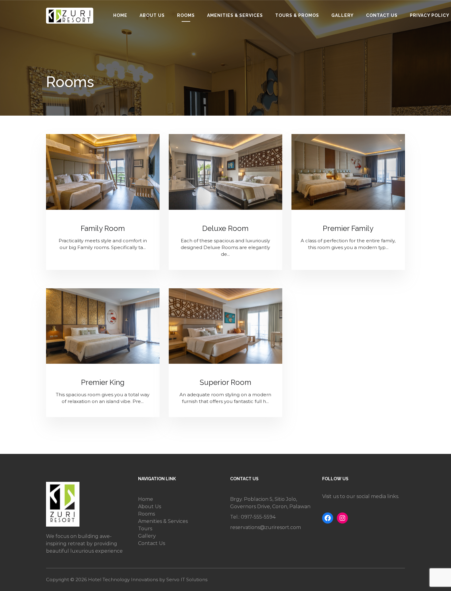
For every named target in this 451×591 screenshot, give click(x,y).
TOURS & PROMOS (297, 15)
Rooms (146, 514)
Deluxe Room (225, 228)
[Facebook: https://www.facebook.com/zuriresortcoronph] (327, 518)
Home (145, 499)
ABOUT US (152, 15)
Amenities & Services (163, 521)
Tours (145, 529)
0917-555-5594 (258, 517)
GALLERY (342, 15)
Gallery (147, 536)
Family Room (103, 228)
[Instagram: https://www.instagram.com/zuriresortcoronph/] (342, 518)
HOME (120, 15)
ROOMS (186, 15)
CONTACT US (382, 15)
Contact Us (151, 543)
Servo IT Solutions (186, 579)
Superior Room (225, 382)
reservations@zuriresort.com (265, 527)
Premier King (103, 382)
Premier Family (348, 228)
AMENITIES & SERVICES (235, 15)
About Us (149, 506)
